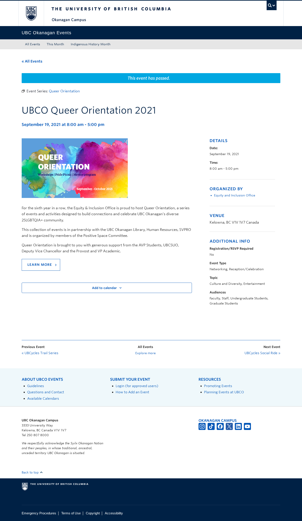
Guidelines (35, 386)
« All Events (32, 61)
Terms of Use (71, 513)
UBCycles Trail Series (40, 353)
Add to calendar (104, 288)
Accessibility (114, 513)
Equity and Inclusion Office (234, 195)
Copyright (93, 513)
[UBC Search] (272, 5)
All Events (32, 44)
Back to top (31, 472)
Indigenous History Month (91, 44)
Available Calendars (43, 398)
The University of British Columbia (31, 13)
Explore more (145, 353)
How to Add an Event (132, 392)
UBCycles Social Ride (262, 353)
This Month (55, 44)
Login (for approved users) (137, 386)
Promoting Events (218, 386)
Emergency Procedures (39, 513)
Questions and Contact (45, 392)
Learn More (39, 265)
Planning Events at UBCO (224, 392)
